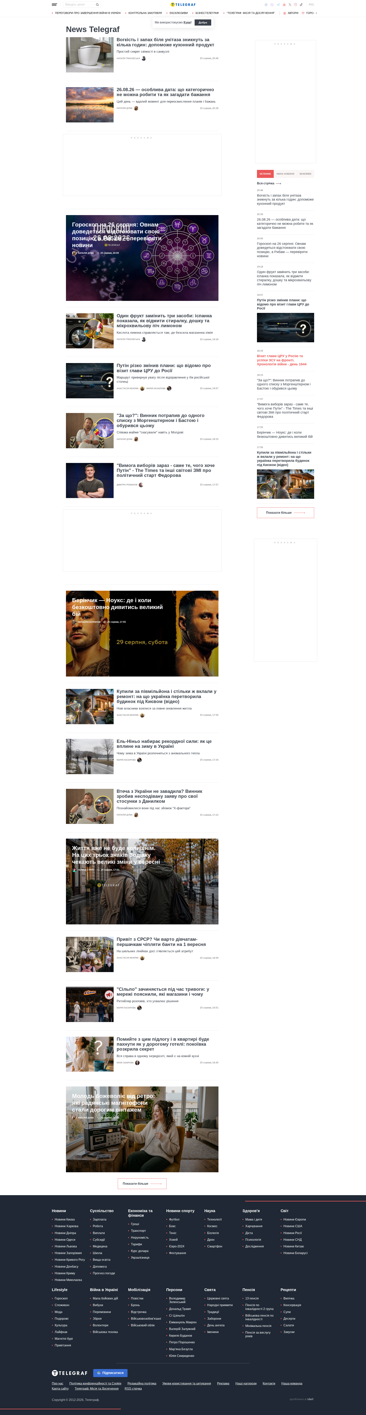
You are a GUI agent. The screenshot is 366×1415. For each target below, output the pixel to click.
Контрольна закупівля (145, 12)
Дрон (210, 1239)
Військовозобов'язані (146, 1318)
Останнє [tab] (265, 174)
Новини (59, 1211)
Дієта (249, 1233)
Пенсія (248, 1290)
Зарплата (99, 1219)
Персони (174, 1290)
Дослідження (254, 1246)
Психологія (253, 1239)
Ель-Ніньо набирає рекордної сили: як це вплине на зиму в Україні (164, 744)
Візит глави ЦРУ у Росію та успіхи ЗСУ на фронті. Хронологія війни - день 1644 (282, 360)
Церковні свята (218, 1298)
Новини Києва (65, 1219)
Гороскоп (313, 12)
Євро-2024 (176, 1246)
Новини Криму (65, 1273)
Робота (98, 1226)
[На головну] (183, 4)
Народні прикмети (220, 1305)
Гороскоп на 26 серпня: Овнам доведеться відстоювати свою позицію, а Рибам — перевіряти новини (116, 234)
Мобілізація (139, 1290)
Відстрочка (138, 1312)
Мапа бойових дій (105, 1298)
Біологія (213, 1233)
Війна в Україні (104, 1290)
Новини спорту (180, 1211)
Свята (210, 1290)
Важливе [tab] (305, 174)
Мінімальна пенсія (258, 1325)
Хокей (173, 1239)
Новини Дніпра (65, 1233)
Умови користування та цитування (186, 1383)
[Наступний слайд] (316, 13)
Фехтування (177, 1253)
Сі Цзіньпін (177, 1315)
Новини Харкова (66, 1226)
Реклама (223, 1383)
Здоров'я (251, 1211)
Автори (293, 12)
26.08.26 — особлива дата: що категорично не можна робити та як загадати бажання (165, 92)
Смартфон (214, 1246)
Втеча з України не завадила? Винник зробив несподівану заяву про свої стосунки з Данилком (159, 796)
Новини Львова (66, 1246)
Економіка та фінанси (140, 1213)
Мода (58, 1312)
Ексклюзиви (179, 12)
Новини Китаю (293, 1246)
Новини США (292, 1226)
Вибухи (98, 1305)
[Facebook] (266, 4)
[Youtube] (284, 5)
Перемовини (102, 1312)
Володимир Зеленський (177, 1300)
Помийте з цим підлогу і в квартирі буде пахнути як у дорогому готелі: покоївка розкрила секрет (163, 1044)
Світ (285, 1211)
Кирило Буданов (180, 1335)
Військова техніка (105, 1332)
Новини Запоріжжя (68, 1253)
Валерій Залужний (182, 1329)
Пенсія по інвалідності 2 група (259, 1306)
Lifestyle (59, 1290)
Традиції (213, 1312)
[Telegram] (278, 4)
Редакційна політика (142, 1383)
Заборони (214, 1318)
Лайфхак (61, 1332)
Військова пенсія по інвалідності (259, 1317)
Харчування (253, 1226)
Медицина (100, 1246)
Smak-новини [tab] (285, 174)
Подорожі (61, 1318)
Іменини (213, 1332)
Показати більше (135, 1183)
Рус (311, 4)
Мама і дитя (253, 1219)
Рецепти (288, 1290)
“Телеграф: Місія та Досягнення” (251, 12)
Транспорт (138, 1230)
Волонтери (100, 1325)
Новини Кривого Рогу (70, 1259)
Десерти (289, 1318)
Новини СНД (292, 1239)
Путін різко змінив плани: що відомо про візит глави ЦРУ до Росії (164, 368)
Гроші (135, 1224)
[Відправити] (97, 5)
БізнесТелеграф (207, 12)
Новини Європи (294, 1219)
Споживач (62, 1305)
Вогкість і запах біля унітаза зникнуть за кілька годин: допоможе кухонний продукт (165, 42)
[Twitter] (290, 4)
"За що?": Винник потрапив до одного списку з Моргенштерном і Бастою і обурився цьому (161, 420)
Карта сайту (60, 1388)
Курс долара (139, 1251)
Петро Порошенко (182, 1342)
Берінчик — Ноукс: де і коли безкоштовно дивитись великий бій (117, 607)
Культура (61, 1325)
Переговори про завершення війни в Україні (88, 12)
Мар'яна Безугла (181, 1349)
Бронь (135, 1305)
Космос (212, 1226)
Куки (187, 22)
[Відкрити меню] (54, 4)
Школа (97, 1253)
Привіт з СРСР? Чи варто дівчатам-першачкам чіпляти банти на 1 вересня (161, 942)
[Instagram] (295, 4)
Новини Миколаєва (68, 1280)
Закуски (289, 1332)
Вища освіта (101, 1259)
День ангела (216, 1325)
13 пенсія (252, 1298)
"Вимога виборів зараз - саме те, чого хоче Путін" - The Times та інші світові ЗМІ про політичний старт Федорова (166, 470)
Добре (203, 22)
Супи (287, 1312)
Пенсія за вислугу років (257, 1334)
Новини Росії (292, 1233)
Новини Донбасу (66, 1266)
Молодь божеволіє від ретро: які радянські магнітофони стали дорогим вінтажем (113, 1103)
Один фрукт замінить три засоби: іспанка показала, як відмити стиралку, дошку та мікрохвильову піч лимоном (164, 320)
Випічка (288, 1298)
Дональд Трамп (180, 1309)
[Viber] (272, 4)
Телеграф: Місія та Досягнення (97, 1388)
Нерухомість (140, 1237)
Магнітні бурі (64, 1338)
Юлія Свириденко (181, 1355)
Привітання (63, 1345)
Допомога (100, 1266)
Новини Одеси (65, 1239)
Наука (209, 1211)
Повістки (137, 1298)
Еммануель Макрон (183, 1322)
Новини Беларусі (295, 1253)
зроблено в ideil (301, 1399)
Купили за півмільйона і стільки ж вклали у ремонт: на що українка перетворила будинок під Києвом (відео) (166, 696)
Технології (214, 1219)
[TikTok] (301, 5)
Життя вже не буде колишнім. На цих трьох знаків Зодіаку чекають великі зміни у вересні (116, 855)
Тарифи (136, 1244)
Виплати (99, 1233)
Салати (288, 1325)
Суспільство (102, 1211)
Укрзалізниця (140, 1257)
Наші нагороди (246, 1383)
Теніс (173, 1233)
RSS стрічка (133, 1388)
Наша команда (291, 1383)
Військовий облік (143, 1325)
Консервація (292, 1305)
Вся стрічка (265, 183)
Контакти (269, 1383)
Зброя (97, 1318)
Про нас (57, 1383)
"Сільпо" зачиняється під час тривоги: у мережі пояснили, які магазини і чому (163, 992)
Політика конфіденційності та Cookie (95, 1383)
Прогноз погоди (104, 1273)
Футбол (174, 1219)
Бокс (172, 1226)
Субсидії (99, 1239)
